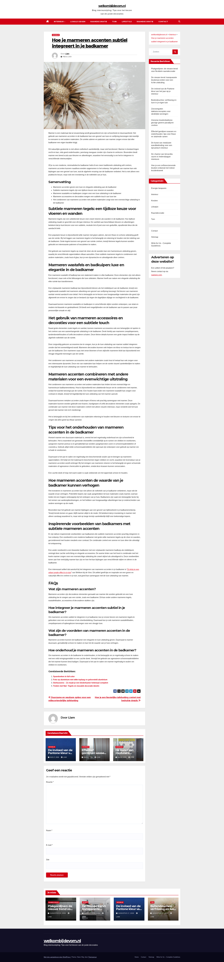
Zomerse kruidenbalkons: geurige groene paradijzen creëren (162, 122)
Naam (49, 830)
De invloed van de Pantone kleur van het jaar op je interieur (162, 91)
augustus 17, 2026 (126, 913)
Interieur (59, 22)
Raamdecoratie (98, 22)
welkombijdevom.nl (112, 6)
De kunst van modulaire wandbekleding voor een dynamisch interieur (161, 145)
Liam (67, 54)
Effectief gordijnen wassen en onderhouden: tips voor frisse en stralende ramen (163, 134)
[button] (179, 22)
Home (137, 957)
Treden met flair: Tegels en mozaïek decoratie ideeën (76, 686)
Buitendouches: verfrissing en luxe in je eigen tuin (162, 909)
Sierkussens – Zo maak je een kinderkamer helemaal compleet (80, 683)
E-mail (49, 845)
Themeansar (92, 957)
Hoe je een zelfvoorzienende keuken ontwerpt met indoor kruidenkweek (163, 167)
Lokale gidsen (77, 22)
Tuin (114, 22)
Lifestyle (127, 22)
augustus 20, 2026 (58, 913)
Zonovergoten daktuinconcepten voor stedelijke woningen (160, 111)
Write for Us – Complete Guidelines (168, 957)
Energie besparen (158, 188)
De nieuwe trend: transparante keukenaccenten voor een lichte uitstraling (164, 80)
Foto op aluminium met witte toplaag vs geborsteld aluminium (80, 680)
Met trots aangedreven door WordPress (57, 957)
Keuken (154, 201)
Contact (163, 22)
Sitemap (154, 237)
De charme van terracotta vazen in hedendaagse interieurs (162, 156)
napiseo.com (156, 275)
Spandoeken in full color (64, 676)
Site (47, 860)
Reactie (50, 782)
